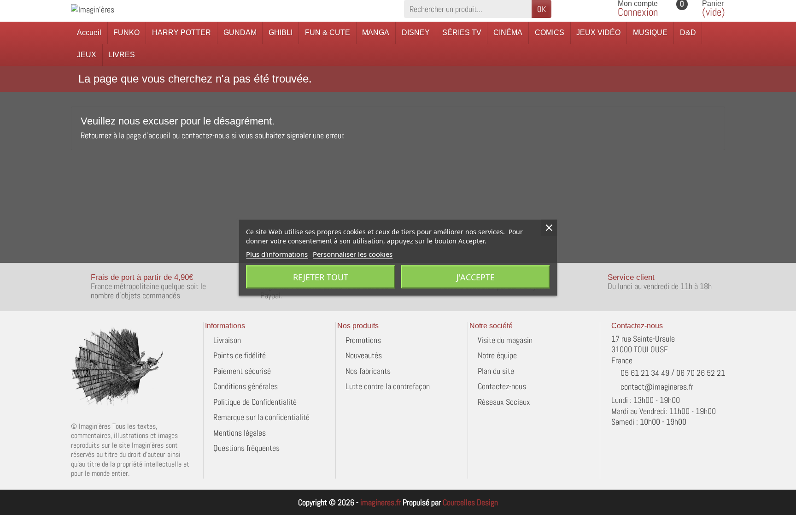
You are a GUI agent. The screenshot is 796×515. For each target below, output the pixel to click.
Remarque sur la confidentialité (261, 417)
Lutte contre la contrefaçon (387, 386)
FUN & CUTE (327, 32)
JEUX (86, 55)
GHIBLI (281, 32)
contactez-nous (205, 135)
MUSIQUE (650, 32)
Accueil (89, 32)
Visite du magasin (505, 340)
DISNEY (416, 32)
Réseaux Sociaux (504, 402)
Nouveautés (363, 355)
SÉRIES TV (461, 32)
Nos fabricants (368, 371)
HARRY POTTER (181, 32)
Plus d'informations (277, 253)
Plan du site (496, 371)
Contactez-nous (502, 386)
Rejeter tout (320, 276)
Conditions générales (245, 386)
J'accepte (476, 276)
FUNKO (126, 32)
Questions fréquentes (246, 448)
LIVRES (121, 55)
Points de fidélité (239, 355)
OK (541, 9)
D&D (688, 32)
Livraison (227, 340)
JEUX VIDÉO (598, 32)
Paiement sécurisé (242, 371)
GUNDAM (240, 32)
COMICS (549, 32)
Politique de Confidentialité (255, 402)
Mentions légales (239, 432)
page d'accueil (148, 135)
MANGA (375, 32)
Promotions (363, 340)
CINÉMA (507, 32)
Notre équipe (497, 355)
